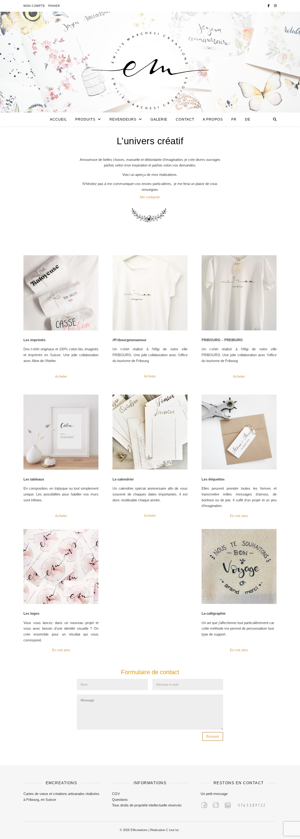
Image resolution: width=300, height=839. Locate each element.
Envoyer (212, 736)
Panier (54, 5)
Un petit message (214, 794)
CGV (116, 794)
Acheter (61, 376)
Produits (85, 119)
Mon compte (34, 5)
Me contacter (150, 197)
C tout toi (173, 830)
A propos (213, 119)
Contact (185, 119)
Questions (120, 800)
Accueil (58, 119)
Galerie (158, 119)
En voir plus (239, 516)
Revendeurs (122, 119)
